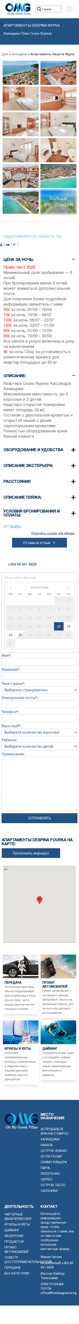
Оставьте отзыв (36, 542)
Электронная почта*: (20, 697)
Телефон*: (10, 711)
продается (14, 1242)
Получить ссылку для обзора (53, 533)
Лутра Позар (51, 1156)
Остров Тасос (53, 1185)
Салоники (49, 1191)
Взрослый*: (11, 725)
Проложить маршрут (31, 853)
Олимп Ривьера (54, 1162)
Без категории (16, 1273)
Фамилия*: (11, 669)
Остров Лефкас (54, 1151)
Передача (12, 1268)
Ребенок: (9, 740)
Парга (45, 1168)
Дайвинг (11, 1230)
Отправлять (39, 818)
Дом (5, 54)
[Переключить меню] (69, 9)
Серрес (46, 1179)
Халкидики (19, 54)
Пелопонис (50, 1174)
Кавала (47, 1145)
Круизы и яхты (17, 1224)
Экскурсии (13, 1236)
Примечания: (13, 754)
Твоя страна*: (13, 683)
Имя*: (7, 655)
